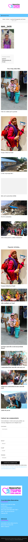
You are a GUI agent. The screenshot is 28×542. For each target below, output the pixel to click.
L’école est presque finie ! (7, 173)
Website (3, 455)
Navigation (5, 15)
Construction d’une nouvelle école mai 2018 (13, 367)
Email (2, 448)
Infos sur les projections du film (8, 196)
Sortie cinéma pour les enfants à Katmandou (11, 237)
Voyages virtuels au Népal (7, 152)
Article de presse (5, 410)
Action (7, 19)
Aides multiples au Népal (8, 303)
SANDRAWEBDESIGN (18, 539)
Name (3, 441)
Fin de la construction (6, 216)
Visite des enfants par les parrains (9, 111)
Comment (3, 426)
